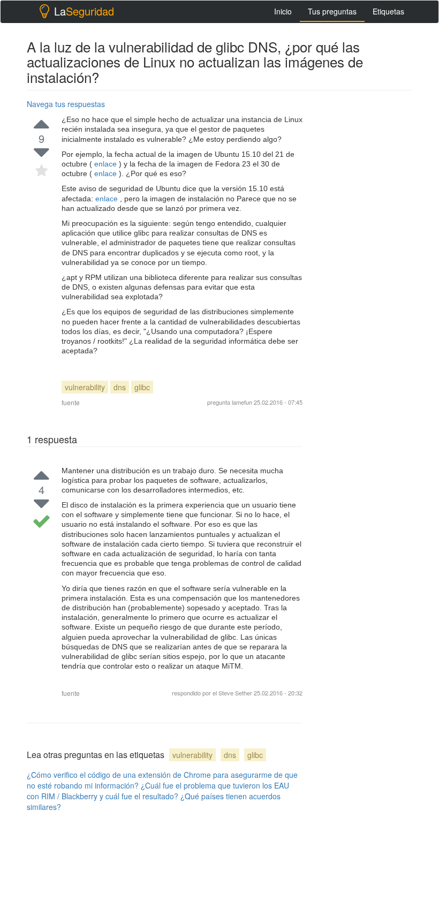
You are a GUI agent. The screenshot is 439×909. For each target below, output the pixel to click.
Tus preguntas (332, 11)
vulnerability (85, 387)
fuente (71, 402)
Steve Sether (235, 692)
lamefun (242, 402)
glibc (142, 387)
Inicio (283, 11)
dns (119, 387)
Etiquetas (388, 11)
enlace (105, 164)
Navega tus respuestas (66, 104)
